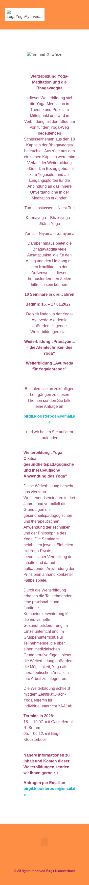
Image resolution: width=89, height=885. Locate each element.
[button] (81, 14)
